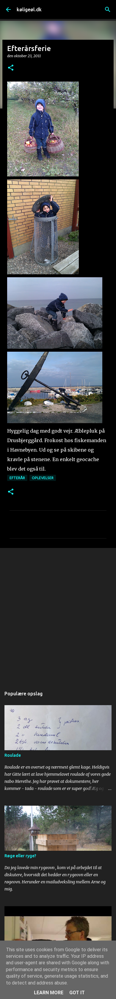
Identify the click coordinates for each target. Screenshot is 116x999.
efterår (17, 478)
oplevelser (43, 478)
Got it (77, 992)
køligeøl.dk (29, 9)
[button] (10, 68)
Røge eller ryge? (20, 855)
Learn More (48, 992)
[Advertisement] (58, 615)
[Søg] (107, 9)
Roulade (12, 755)
